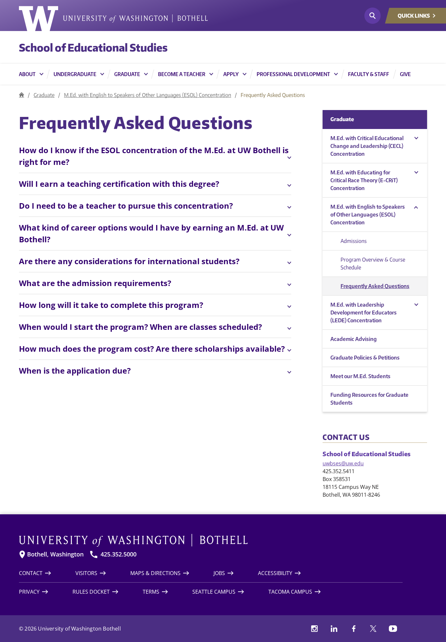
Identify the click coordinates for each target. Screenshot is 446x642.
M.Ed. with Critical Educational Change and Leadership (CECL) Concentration (367, 146)
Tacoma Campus (290, 591)
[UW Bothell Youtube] (393, 628)
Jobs (219, 573)
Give (405, 74)
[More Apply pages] (244, 74)
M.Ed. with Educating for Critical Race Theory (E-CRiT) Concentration (364, 180)
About (27, 74)
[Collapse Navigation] (416, 138)
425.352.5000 (118, 554)
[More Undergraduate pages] (102, 74)
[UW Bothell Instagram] (314, 628)
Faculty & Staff (368, 74)
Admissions (354, 241)
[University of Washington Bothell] (113, 19)
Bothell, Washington (55, 554)
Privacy (29, 591)
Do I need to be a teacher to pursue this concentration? (126, 205)
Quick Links (414, 15)
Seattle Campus (213, 591)
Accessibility (275, 573)
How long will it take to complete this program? (111, 304)
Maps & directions (155, 573)
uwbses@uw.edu (343, 463)
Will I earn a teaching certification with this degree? (119, 183)
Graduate (127, 74)
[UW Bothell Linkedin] (334, 628)
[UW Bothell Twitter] (373, 628)
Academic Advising (353, 339)
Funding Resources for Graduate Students (369, 399)
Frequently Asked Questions (375, 286)
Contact (30, 573)
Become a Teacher (181, 74)
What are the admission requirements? (95, 283)
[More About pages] (41, 74)
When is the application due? (75, 370)
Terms (151, 591)
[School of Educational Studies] (21, 95)
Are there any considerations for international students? (129, 261)
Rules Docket (91, 591)
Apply (231, 74)
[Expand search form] (372, 16)
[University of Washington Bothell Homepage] (211, 540)
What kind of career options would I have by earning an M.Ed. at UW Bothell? (151, 233)
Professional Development (293, 74)
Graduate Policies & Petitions (365, 357)
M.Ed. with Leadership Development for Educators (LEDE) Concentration (363, 312)
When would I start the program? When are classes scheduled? (140, 326)
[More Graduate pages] (146, 74)
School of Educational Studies (93, 47)
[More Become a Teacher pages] (211, 74)
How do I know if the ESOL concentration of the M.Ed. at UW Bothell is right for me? (154, 156)
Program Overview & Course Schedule (373, 263)
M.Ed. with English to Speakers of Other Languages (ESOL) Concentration (147, 95)
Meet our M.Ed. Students (360, 376)
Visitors (86, 573)
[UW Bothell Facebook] (353, 628)
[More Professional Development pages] (336, 74)
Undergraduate (75, 74)
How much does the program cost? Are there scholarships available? (152, 348)
